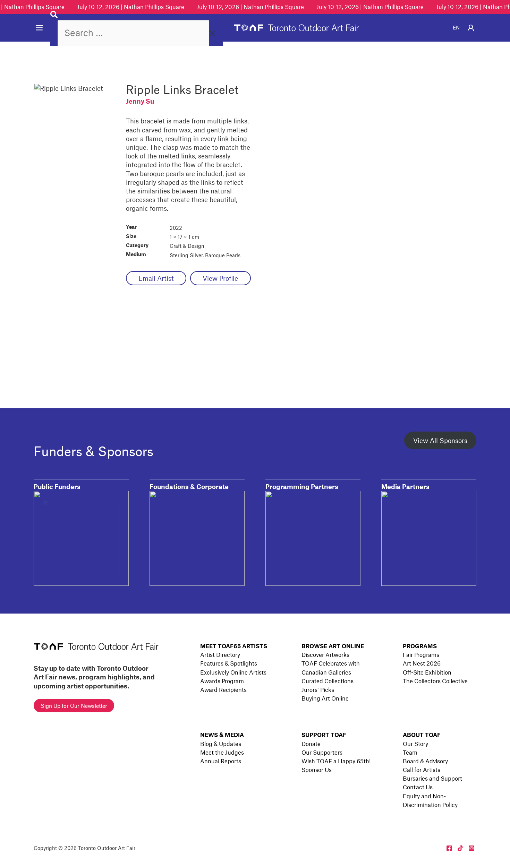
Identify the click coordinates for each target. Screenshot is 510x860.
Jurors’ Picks (317, 689)
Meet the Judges (222, 752)
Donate (311, 743)
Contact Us (418, 786)
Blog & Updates (220, 743)
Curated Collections (327, 680)
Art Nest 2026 (422, 663)
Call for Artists (421, 769)
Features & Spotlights (228, 663)
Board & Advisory (425, 760)
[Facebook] (449, 848)
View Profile (220, 278)
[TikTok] (460, 848)
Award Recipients (223, 689)
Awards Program (222, 680)
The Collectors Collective (435, 680)
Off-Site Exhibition (427, 672)
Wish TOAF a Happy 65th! (336, 760)
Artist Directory (220, 654)
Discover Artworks (325, 654)
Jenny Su (140, 101)
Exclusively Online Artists (233, 672)
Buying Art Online (325, 698)
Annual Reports (220, 760)
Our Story (415, 743)
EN (456, 27)
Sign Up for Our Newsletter (74, 705)
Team (410, 752)
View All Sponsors (440, 440)
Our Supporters (321, 752)
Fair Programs (421, 654)
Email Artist (156, 278)
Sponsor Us (316, 769)
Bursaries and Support (432, 778)
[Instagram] (471, 848)
